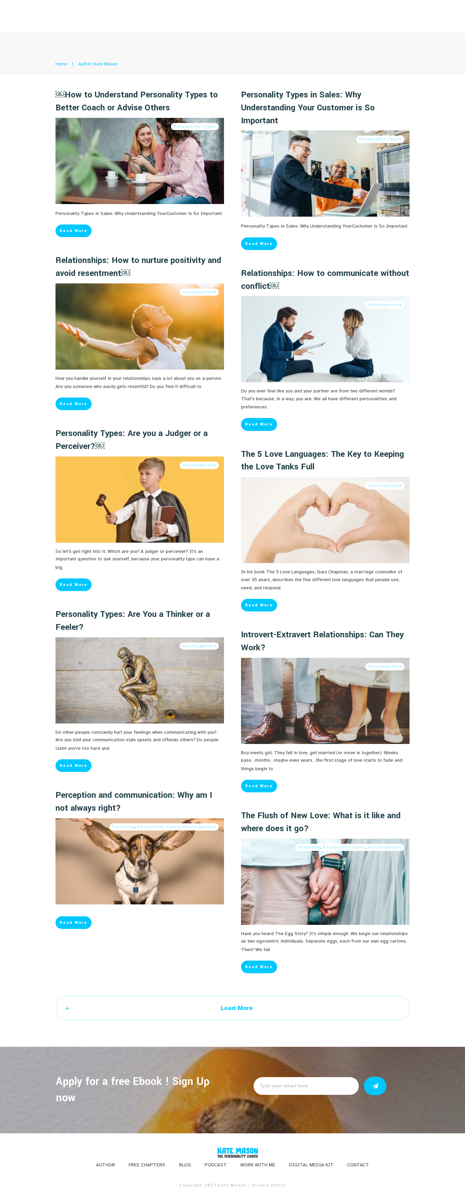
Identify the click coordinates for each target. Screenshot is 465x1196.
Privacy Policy (269, 1185)
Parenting (123, 827)
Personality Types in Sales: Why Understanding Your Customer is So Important (308, 108)
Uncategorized (199, 292)
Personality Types (195, 126)
